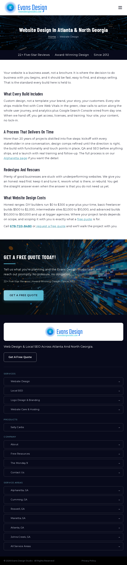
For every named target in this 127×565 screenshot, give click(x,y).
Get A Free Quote (24, 295)
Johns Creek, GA (62, 536)
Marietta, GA (62, 518)
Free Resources (62, 453)
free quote (84, 219)
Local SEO (62, 390)
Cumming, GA (62, 499)
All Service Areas (62, 546)
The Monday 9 (62, 462)
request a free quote (50, 226)
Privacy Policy (89, 560)
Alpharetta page (15, 158)
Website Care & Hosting (62, 409)
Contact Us (62, 472)
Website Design (62, 381)
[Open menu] (120, 7)
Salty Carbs (62, 427)
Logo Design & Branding (62, 400)
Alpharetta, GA (62, 490)
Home (52, 36)
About (62, 444)
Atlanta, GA (62, 527)
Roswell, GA (62, 508)
